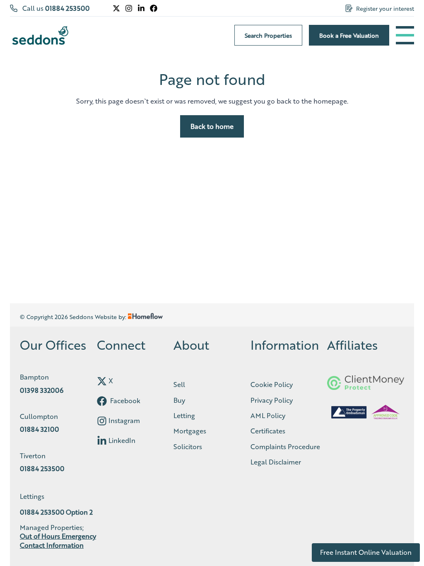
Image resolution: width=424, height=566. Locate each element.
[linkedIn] (102, 441)
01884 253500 (67, 8)
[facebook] (102, 401)
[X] (116, 8)
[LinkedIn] (141, 8)
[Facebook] (153, 8)
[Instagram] (128, 8)
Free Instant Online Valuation (366, 552)
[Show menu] (405, 35)
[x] (102, 381)
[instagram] (102, 421)
